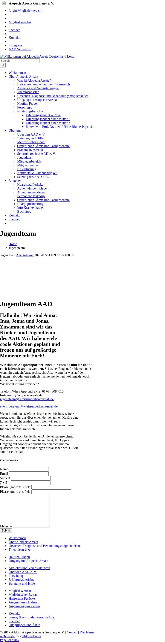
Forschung (16, 576)
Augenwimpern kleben (24, 606)
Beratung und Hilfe (22, 583)
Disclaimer (87, 632)
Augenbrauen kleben (23, 602)
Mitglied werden (20, 591)
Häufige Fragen (19, 557)
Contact (72, 632)
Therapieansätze (20, 549)
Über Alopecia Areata (23, 542)
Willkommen (17, 538)
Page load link (9, 640)
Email (4, 473)
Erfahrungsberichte (21, 579)
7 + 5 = (5, 482)
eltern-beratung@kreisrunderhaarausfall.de (29, 406)
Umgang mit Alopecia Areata (28, 561)
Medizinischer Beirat (23, 594)
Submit (6, 530)
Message (6, 526)
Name (4, 469)
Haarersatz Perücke (22, 598)
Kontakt (14, 613)
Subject (5, 478)
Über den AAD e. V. (23, 572)
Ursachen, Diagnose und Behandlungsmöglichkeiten (44, 546)
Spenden (14, 621)
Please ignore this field (15, 487)
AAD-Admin (25, 255)
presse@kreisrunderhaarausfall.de (31, 617)
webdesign (7, 636)
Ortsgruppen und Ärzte (24, 625)
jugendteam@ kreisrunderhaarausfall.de (27, 399)
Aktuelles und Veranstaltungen (29, 568)
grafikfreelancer (30, 636)
